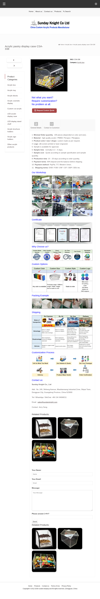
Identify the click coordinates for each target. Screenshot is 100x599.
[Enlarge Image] (49, 59)
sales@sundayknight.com (47, 402)
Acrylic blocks (12, 96)
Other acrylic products (12, 145)
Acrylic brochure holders (13, 130)
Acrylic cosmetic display (13, 102)
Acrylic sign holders (11, 138)
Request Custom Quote (45, 110)
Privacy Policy (66, 586)
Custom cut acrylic (14, 109)
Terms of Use (55, 586)
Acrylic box (80, 62)
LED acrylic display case (12, 115)
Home (31, 11)
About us (38, 11)
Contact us (48, 11)
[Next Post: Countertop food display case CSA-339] (14, 66)
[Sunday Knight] (50, 29)
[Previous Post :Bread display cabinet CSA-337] (14, 60)
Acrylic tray (11, 90)
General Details (36, 128)
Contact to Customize (51, 128)
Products (57, 11)
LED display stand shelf (14, 122)
